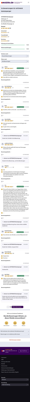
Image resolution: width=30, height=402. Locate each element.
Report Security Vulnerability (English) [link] (10, 372)
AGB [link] (2, 359)
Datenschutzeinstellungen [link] (7, 368)
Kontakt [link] (3, 363)
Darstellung (4, 382)
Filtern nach (4, 59)
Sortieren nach (4, 53)
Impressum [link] (3, 357)
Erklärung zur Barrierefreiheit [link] (8, 370)
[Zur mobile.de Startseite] (13, 3)
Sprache (3, 377)
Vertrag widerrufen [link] (5, 361)
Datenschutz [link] (4, 365)
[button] (15, 80)
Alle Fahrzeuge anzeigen (15, 339)
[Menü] (28, 2)
